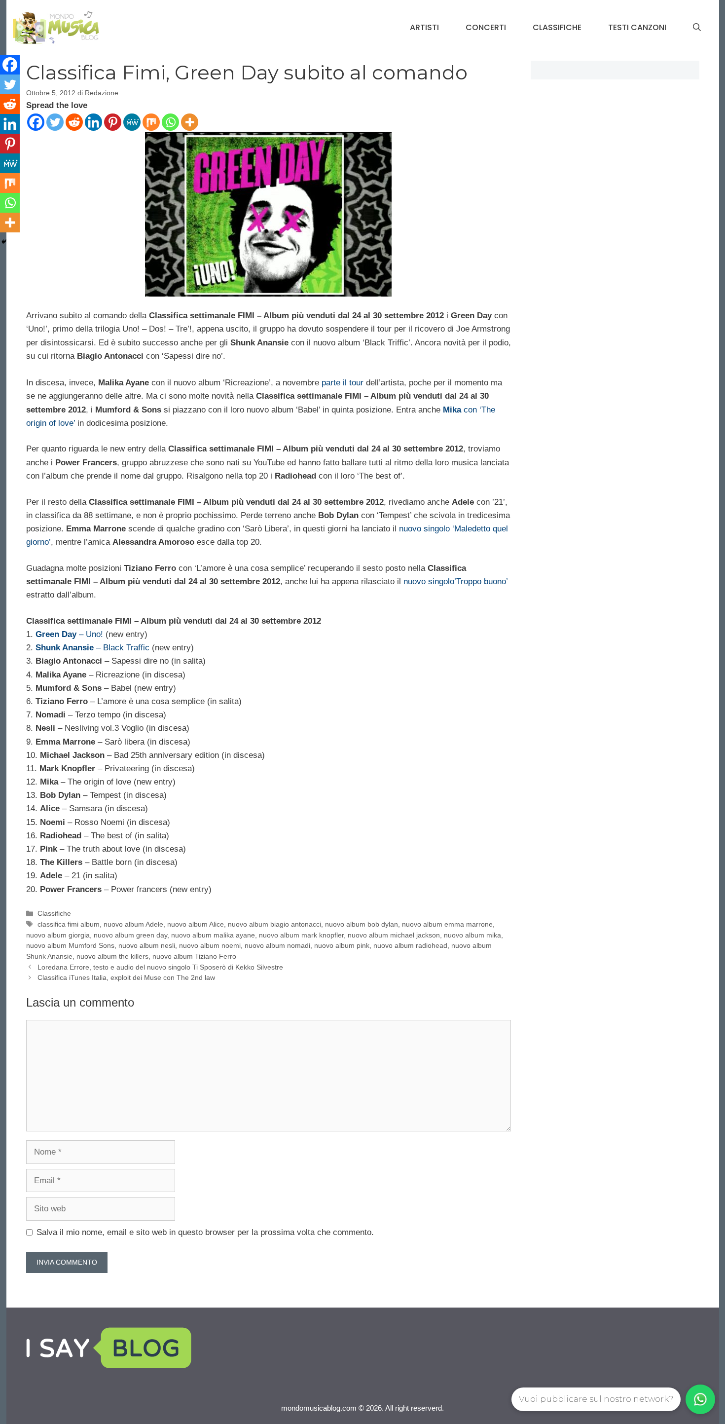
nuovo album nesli (146, 945)
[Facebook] (35, 122)
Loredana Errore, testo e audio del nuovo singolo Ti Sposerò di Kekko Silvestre (160, 967)
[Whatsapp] (170, 122)
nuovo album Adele (133, 924)
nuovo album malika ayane (213, 935)
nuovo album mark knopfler (301, 935)
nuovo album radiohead (410, 945)
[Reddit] (74, 122)
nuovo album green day (130, 935)
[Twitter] (55, 122)
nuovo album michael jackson (394, 935)
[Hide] (4, 242)
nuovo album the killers (112, 956)
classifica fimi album (68, 924)
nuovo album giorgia (58, 935)
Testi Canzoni (637, 27)
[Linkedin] (93, 122)
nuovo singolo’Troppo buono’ (455, 581)
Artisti (424, 27)
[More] (189, 122)
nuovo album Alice (195, 924)
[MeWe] (132, 122)
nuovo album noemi (210, 945)
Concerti (486, 27)
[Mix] (151, 122)
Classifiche (557, 27)
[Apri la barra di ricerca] (697, 27)
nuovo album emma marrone (447, 924)
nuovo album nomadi (277, 945)
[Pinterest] (112, 122)
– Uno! (69, 634)
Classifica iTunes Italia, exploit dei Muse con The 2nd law (126, 977)
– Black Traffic (92, 647)
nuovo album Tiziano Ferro (194, 956)
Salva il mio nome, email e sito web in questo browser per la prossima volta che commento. (205, 1232)
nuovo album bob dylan (361, 924)
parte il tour (342, 382)
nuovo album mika (472, 935)
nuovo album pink (341, 945)
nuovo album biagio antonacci (274, 924)
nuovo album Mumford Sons (70, 945)
